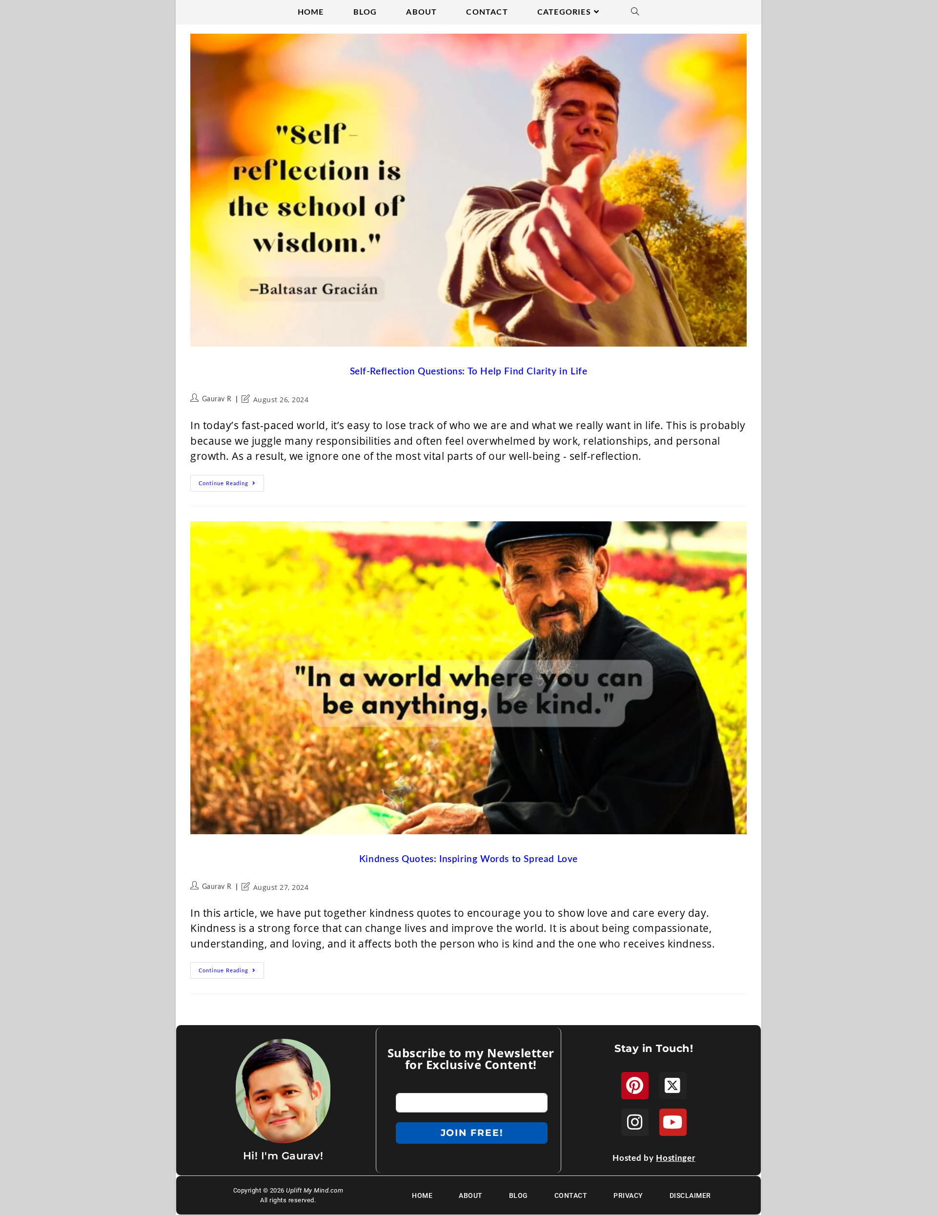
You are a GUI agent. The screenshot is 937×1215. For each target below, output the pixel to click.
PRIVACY (628, 1195)
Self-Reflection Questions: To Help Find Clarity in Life (469, 371)
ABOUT (471, 1195)
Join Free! (472, 1132)
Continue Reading (231, 480)
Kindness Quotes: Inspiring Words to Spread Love (468, 859)
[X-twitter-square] (673, 1085)
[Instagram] (635, 1122)
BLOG (518, 1195)
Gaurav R (217, 399)
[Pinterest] (635, 1085)
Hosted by (653, 1158)
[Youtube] (673, 1122)
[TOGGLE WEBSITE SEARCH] (635, 12)
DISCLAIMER (690, 1195)
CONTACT (571, 1195)
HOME (422, 1195)
